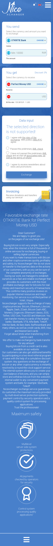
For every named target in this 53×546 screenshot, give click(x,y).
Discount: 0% (41, 73)
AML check (37, 149)
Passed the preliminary (26, 149)
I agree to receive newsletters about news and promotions (28, 166)
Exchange (26, 174)
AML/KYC (37, 140)
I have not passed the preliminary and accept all (26, 155)
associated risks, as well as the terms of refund (25, 156)
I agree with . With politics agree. (26, 140)
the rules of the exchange (23, 138)
